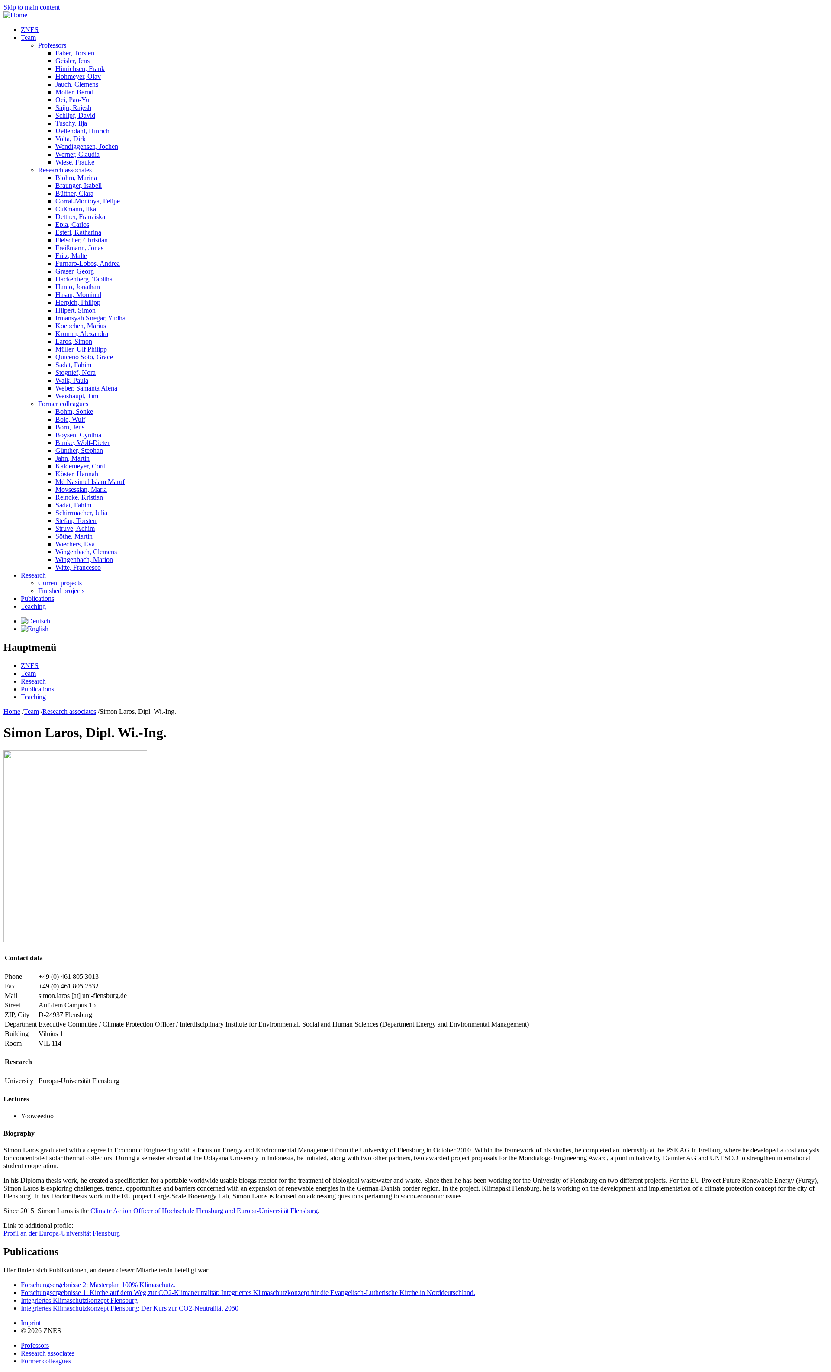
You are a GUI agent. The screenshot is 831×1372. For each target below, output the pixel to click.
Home (11, 711)
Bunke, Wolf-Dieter (82, 442)
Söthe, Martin (74, 536)
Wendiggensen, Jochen (86, 146)
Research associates (65, 170)
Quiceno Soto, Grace (84, 357)
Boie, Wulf (70, 419)
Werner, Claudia (77, 154)
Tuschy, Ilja (71, 123)
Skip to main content (31, 7)
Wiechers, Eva (75, 544)
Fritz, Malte (71, 255)
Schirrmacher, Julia (81, 513)
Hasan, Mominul (78, 294)
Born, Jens (69, 427)
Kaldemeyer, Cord (80, 466)
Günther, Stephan (79, 450)
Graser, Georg (74, 271)
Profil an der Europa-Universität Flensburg (61, 1233)
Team (28, 37)
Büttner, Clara (74, 193)
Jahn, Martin (72, 458)
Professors (52, 45)
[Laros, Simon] (35, 621)
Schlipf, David (75, 115)
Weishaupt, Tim (76, 396)
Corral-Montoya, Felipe (87, 201)
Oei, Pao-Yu (72, 99)
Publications (37, 598)
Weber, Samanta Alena (86, 388)
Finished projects (61, 590)
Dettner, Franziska (80, 216)
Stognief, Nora (75, 372)
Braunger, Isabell (78, 185)
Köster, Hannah (76, 474)
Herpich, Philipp (77, 302)
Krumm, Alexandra (81, 333)
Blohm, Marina (76, 177)
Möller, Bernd (74, 92)
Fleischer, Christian (81, 240)
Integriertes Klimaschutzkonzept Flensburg (79, 1300)
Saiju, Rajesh (73, 107)
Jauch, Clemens (76, 84)
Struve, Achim (75, 528)
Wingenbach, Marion (84, 559)
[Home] (15, 15)
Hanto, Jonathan (77, 287)
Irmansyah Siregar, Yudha (90, 318)
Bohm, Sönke (74, 411)
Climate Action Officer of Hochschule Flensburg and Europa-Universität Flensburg (204, 1210)
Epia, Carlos (72, 224)
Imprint (31, 1323)
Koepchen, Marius (80, 325)
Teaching (33, 606)
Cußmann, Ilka (75, 209)
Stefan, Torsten (76, 520)
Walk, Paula (71, 380)
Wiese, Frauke (74, 162)
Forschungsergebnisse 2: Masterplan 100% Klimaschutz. (98, 1284)
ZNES (30, 29)
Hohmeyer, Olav (78, 76)
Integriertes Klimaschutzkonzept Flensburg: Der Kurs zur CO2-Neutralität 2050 (129, 1308)
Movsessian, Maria (81, 489)
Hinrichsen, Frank (80, 68)
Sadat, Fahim (73, 364)
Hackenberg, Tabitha (84, 279)
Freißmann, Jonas (79, 248)
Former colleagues (63, 403)
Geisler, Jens (72, 61)
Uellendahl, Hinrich (82, 131)
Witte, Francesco (78, 567)
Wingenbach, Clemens (86, 551)
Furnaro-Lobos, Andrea (87, 263)
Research (33, 575)
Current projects (60, 583)
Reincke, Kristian (79, 497)
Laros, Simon (73, 341)
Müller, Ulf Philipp (81, 349)
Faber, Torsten (74, 53)
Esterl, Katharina (78, 232)
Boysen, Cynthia (78, 435)
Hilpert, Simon (75, 310)
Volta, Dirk (70, 138)
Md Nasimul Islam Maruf (90, 481)
